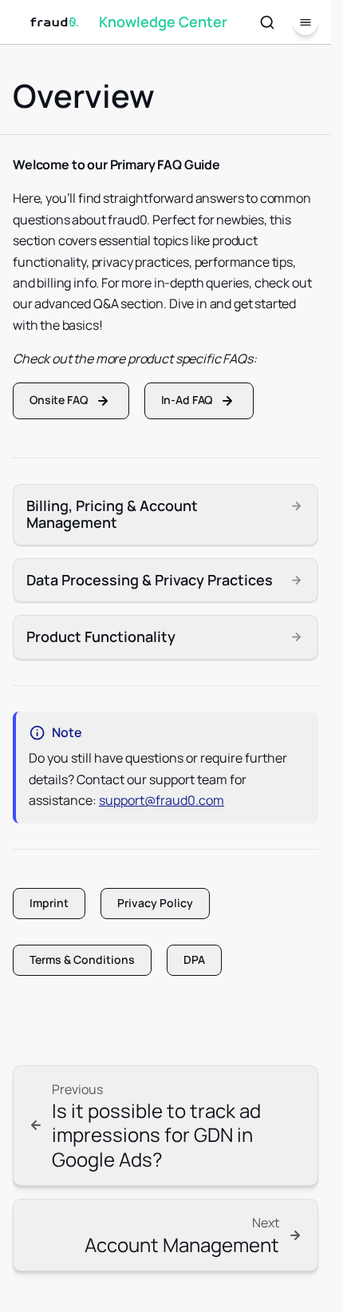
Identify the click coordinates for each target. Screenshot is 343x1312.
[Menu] (305, 22)
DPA (194, 959)
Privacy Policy (155, 902)
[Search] (267, 22)
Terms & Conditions (82, 959)
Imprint (49, 902)
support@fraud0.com (161, 800)
